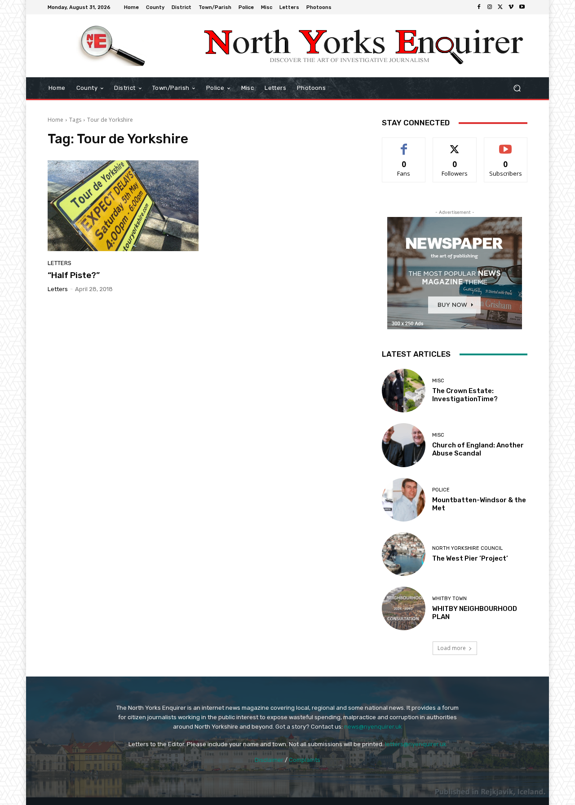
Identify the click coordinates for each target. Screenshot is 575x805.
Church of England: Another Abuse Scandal (478, 449)
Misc (438, 380)
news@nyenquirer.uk (373, 726)
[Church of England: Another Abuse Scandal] (403, 445)
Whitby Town (449, 598)
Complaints (304, 759)
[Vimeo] (511, 7)
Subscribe (506, 144)
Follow (454, 144)
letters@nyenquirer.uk (416, 744)
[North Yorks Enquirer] (112, 46)
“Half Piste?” (74, 275)
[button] (516, 88)
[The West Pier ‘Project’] (403, 554)
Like (404, 144)
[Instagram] (489, 7)
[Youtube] (522, 7)
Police (441, 489)
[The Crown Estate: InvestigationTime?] (403, 390)
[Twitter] (500, 7)
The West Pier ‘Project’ (470, 558)
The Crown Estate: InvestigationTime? (465, 395)
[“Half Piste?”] (123, 205)
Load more (452, 648)
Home (55, 120)
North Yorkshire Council (467, 548)
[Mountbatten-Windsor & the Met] (403, 500)
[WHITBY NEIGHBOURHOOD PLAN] (403, 608)
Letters (59, 263)
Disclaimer (269, 759)
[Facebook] (478, 7)
